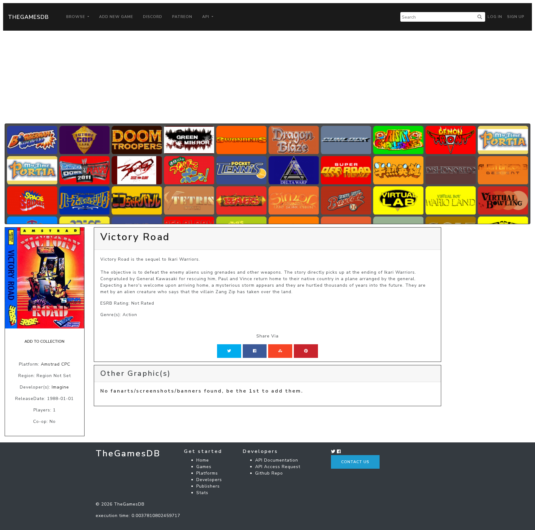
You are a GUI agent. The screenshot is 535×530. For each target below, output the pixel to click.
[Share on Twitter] (229, 351)
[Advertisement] (267, 77)
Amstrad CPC (55, 364)
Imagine (60, 387)
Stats (202, 493)
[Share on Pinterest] (306, 351)
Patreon (182, 16)
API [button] (206, 16)
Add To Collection (44, 341)
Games (203, 467)
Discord (152, 16)
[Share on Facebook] (255, 351)
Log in (495, 16)
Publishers (208, 486)
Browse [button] (76, 16)
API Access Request (277, 467)
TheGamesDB (28, 17)
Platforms (207, 473)
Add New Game (116, 16)
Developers (209, 480)
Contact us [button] (355, 461)
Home (202, 460)
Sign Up (515, 16)
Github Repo (269, 473)
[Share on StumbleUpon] (280, 351)
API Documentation (276, 460)
